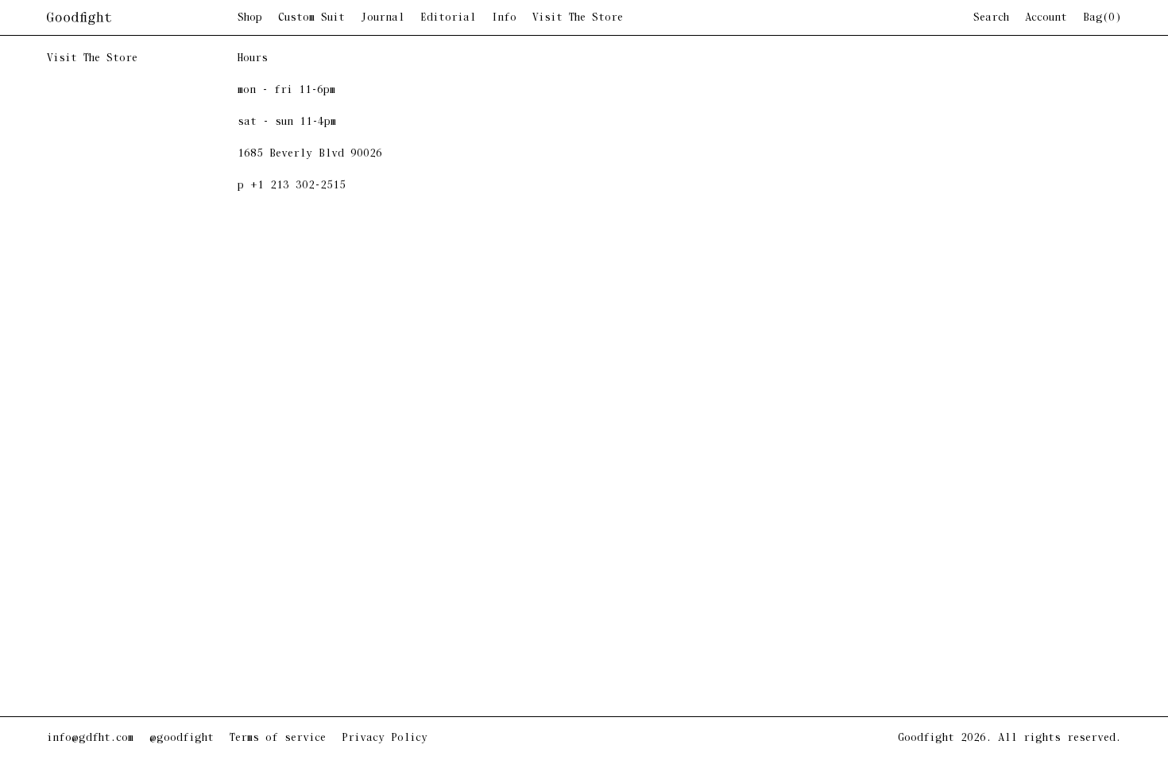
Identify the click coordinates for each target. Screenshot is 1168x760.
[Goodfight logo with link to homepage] (142, 18)
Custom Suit (311, 18)
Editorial (448, 18)
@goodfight (181, 738)
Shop (250, 18)
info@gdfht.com (90, 738)
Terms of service (278, 738)
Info (504, 18)
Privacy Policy (384, 738)
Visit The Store (577, 18)
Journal (382, 18)
